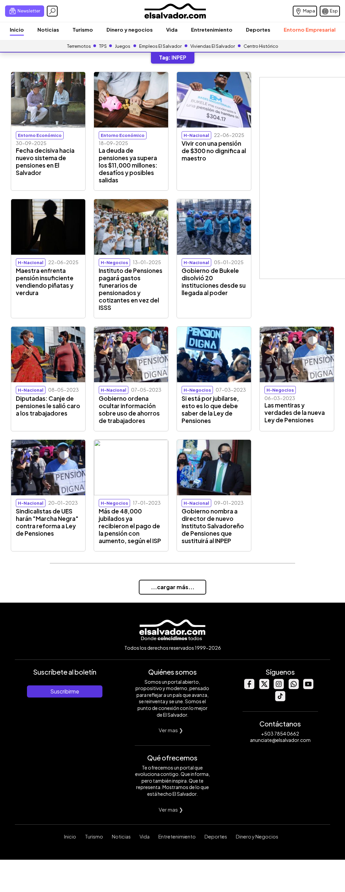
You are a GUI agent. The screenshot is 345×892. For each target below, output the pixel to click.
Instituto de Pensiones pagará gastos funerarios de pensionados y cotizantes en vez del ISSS (130, 289)
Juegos (122, 46)
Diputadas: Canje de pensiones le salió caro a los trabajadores (48, 406)
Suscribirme (64, 691)
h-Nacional (196, 135)
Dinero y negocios (129, 29)
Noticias (48, 29)
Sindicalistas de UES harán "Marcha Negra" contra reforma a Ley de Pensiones (47, 522)
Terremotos (79, 46)
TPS (103, 46)
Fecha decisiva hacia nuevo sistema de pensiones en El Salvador (45, 161)
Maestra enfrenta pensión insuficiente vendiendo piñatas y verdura (44, 281)
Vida (172, 29)
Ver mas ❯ (171, 730)
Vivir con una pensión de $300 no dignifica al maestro (214, 151)
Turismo (82, 29)
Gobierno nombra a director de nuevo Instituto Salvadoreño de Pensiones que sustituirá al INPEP (213, 525)
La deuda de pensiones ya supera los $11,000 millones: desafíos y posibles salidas (128, 165)
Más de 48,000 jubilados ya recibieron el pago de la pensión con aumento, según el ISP (130, 525)
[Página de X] (263, 687)
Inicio (17, 29)
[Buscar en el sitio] (52, 11)
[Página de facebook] (249, 687)
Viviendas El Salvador (212, 46)
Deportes (258, 29)
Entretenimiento (211, 29)
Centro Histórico (261, 46)
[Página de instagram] (278, 687)
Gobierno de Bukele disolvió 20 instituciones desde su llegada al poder (214, 281)
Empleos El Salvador (160, 46)
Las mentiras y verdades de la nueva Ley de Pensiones (294, 412)
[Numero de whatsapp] (293, 687)
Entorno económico (40, 135)
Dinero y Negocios (257, 836)
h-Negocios (114, 262)
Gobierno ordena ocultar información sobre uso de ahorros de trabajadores (129, 409)
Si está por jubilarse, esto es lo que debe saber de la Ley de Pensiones (210, 409)
